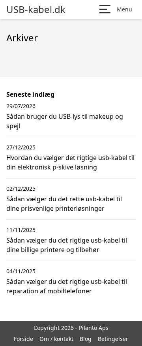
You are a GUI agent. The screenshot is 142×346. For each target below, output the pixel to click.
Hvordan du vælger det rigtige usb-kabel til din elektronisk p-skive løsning (70, 162)
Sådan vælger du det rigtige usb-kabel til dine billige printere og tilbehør (66, 245)
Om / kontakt (56, 338)
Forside (23, 338)
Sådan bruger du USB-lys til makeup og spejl (64, 121)
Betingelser (113, 338)
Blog (86, 338)
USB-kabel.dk (35, 9)
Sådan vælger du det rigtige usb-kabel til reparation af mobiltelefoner (66, 286)
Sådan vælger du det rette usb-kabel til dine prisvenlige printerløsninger (64, 204)
